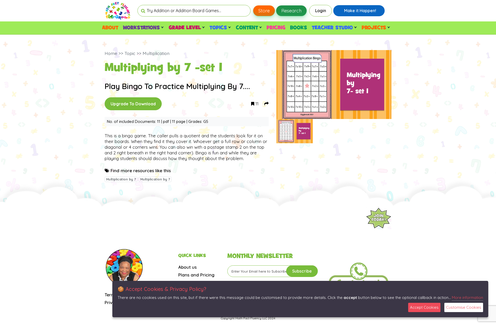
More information (467, 297)
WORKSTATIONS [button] (141, 28)
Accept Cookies (424, 307)
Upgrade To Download (133, 103)
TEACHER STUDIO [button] (332, 28)
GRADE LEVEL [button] (185, 28)
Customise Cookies (463, 307)
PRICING (276, 28)
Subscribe (302, 271)
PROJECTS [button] (374, 28)
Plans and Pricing (196, 275)
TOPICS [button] (218, 28)
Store (264, 11)
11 (256, 103)
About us (187, 267)
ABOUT (110, 28)
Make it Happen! (360, 10)
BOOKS (298, 28)
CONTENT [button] (247, 28)
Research (291, 11)
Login (320, 10)
